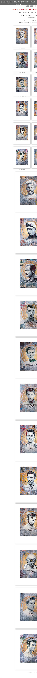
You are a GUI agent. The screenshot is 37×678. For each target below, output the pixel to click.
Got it (21, 4)
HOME (13, 12)
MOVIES (33, 12)
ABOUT (19, 12)
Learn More (17, 4)
